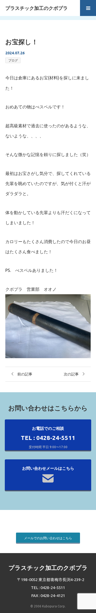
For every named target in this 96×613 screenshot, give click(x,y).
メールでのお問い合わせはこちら (48, 538)
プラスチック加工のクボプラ (36, 8)
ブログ (13, 60)
